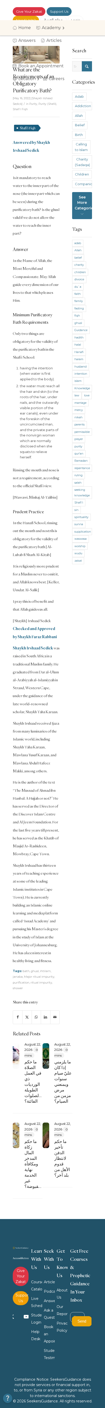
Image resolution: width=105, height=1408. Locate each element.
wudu (78, 553)
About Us (62, 1294)
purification (21, 982)
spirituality (81, 517)
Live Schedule (36, 1302)
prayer (78, 439)
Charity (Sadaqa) (82, 162)
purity (78, 446)
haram (78, 359)
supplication (82, 531)
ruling (78, 475)
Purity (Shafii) (47, 104)
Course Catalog (36, 1285)
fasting (79, 308)
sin (76, 510)
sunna (78, 524)
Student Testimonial (49, 1354)
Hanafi (79, 352)
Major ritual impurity (39, 976)
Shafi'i (78, 502)
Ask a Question (49, 1314)
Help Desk (35, 1335)
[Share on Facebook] (17, 1017)
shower (18, 988)
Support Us (59, 11)
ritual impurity (41, 982)
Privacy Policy (62, 1327)
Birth (79, 135)
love (86, 395)
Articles (49, 1282)
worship (79, 546)
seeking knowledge (82, 492)
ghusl (35, 971)
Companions (83, 184)
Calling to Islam (81, 147)
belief (78, 257)
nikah (78, 417)
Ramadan (81, 460)
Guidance (80, 330)
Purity (33, 104)
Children (82, 174)
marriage (80, 403)
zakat (78, 560)
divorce (79, 279)
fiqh (77, 315)
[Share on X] (26, 1017)
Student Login (36, 1319)
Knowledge (82, 388)
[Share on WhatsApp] (36, 1017)
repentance (82, 468)
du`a (77, 286)
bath (26, 971)
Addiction (83, 106)
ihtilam (45, 971)
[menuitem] (23, 27)
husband (80, 366)
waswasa (80, 538)
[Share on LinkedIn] (45, 1017)
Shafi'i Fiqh (20, 109)
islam (78, 381)
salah (78, 482)
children (80, 272)
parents (79, 424)
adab (77, 243)
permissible (82, 432)
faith (77, 294)
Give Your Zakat (29, 11)
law (76, 395)
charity (79, 265)
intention (80, 373)
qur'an (78, 453)
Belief (80, 125)
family (78, 301)
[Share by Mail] (54, 1017)
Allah (79, 116)
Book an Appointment (49, 1334)
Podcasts (49, 1291)
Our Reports (62, 1310)
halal (77, 344)
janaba (18, 976)
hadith (79, 337)
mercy (78, 410)
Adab (79, 96)
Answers (49, 1301)
